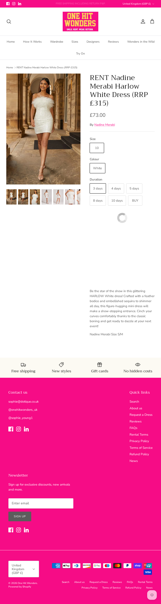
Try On (80, 54)
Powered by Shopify (19, 586)
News (134, 461)
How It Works (32, 42)
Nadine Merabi (104, 125)
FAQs (133, 428)
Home (11, 42)
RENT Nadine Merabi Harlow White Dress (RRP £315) (47, 67)
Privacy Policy (139, 441)
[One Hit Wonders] (80, 21)
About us (136, 408)
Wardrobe (56, 42)
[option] (43, 129)
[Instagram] (13, 3)
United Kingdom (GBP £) (137, 3)
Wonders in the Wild (141, 42)
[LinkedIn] (19, 3)
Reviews (113, 42)
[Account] (142, 21)
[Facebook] (7, 3)
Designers (93, 42)
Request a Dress (141, 415)
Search (134, 401)
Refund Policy (139, 454)
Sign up (20, 516)
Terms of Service (141, 448)
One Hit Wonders (27, 583)
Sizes (74, 42)
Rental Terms (139, 434)
